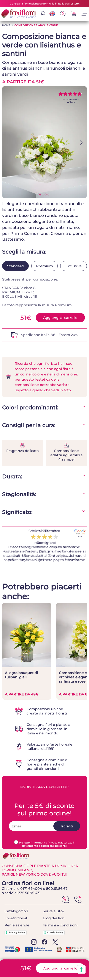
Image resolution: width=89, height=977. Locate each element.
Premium (44, 266)
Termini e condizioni (60, 925)
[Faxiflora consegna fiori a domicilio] (18, 14)
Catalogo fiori (16, 911)
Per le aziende (17, 925)
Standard (15, 266)
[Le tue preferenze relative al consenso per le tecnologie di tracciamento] (81, 969)
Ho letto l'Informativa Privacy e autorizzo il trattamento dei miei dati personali (46, 844)
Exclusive (73, 266)
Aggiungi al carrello (60, 317)
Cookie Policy (55, 932)
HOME (6, 25)
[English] (52, 15)
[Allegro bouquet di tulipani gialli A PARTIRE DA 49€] (26, 666)
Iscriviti (67, 826)
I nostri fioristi (16, 918)
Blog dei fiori (54, 918)
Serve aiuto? (53, 911)
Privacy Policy (17, 932)
